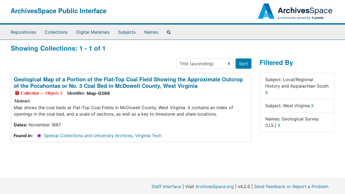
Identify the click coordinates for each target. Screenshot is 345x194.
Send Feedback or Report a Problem (291, 186)
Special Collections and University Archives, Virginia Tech (102, 135)
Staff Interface (166, 186)
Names (151, 32)
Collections (56, 32)
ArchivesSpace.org (214, 186)
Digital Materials (92, 32)
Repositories (23, 32)
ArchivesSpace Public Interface (58, 10)
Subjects (127, 32)
